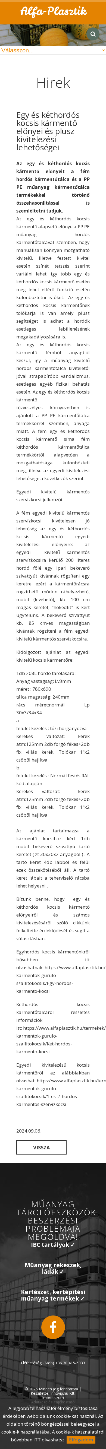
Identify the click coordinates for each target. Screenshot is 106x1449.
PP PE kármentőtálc (64, 415)
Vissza (41, 1147)
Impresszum (53, 1397)
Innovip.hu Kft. (62, 1393)
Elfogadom (81, 1440)
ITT (37, 1440)
